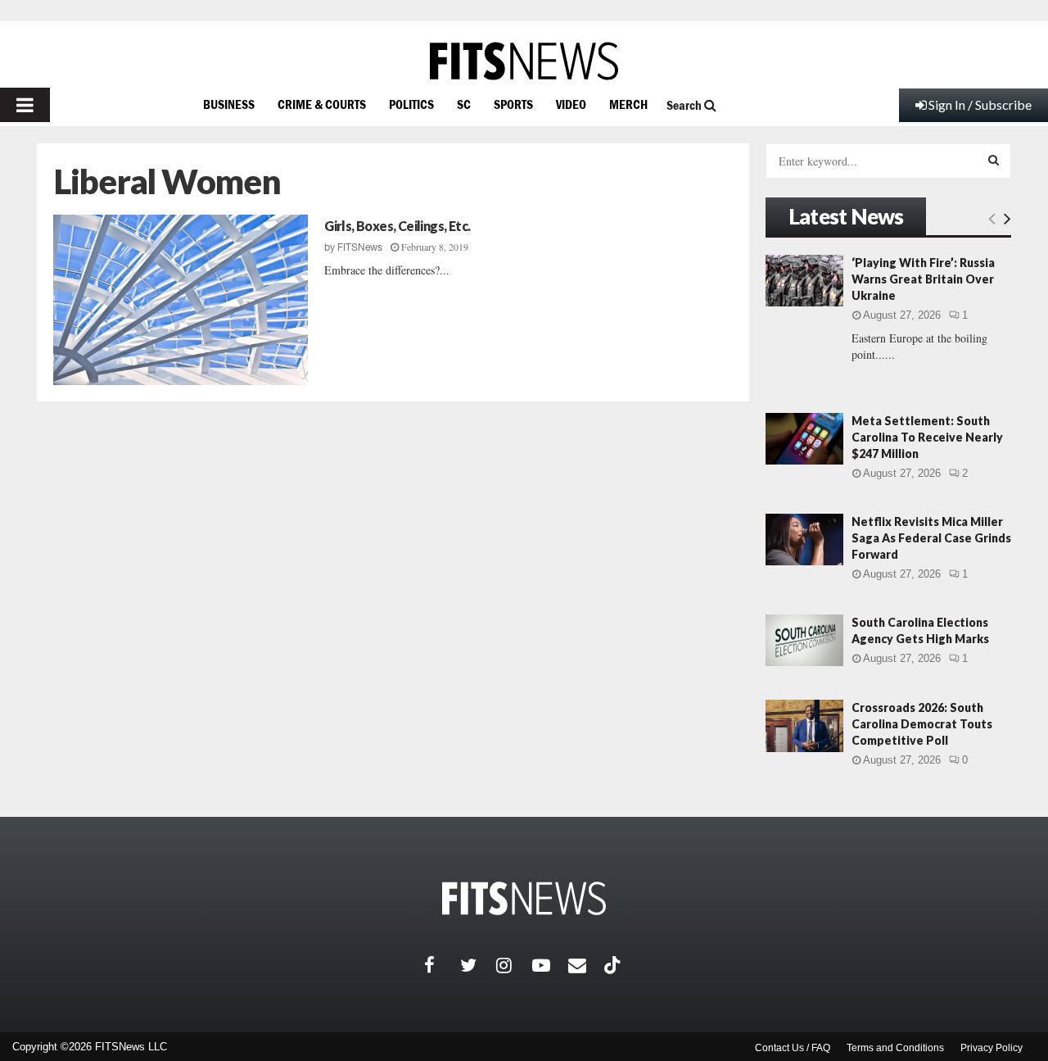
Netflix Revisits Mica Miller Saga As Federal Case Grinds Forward (931, 538)
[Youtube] (550, 965)
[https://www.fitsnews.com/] (524, 61)
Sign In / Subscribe (980, 104)
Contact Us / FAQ (792, 1048)
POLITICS (411, 104)
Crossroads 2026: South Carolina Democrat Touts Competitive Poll (922, 724)
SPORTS (513, 104)
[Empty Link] (992, 218)
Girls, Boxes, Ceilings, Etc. (397, 226)
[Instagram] (514, 965)
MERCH (628, 104)
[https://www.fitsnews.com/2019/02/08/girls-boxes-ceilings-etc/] (180, 300)
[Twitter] (478, 965)
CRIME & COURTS (322, 104)
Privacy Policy (991, 1048)
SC (464, 104)
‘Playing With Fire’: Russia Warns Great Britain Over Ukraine (923, 279)
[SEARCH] (993, 159)
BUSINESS (229, 104)
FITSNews (359, 247)
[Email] (586, 965)
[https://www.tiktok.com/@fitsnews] (614, 965)
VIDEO (571, 104)
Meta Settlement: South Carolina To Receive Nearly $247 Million (927, 437)
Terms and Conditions (895, 1048)
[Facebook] (442, 965)
